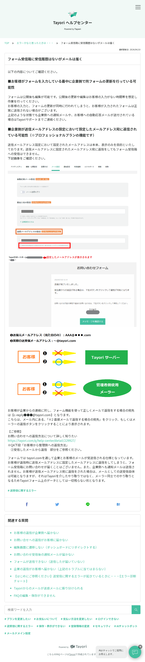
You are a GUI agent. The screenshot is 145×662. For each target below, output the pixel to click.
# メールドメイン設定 (18, 633)
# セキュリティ (102, 626)
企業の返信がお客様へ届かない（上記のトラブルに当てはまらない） (60, 569)
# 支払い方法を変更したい (76, 619)
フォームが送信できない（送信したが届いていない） (50, 561)
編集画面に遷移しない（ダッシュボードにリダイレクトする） (56, 547)
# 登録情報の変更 (79, 626)
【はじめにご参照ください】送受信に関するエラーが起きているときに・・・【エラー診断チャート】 (75, 578)
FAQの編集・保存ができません (35, 595)
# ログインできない (107, 619)
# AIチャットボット (125, 626)
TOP (7, 43)
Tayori (72, 654)
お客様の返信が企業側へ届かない (36, 532)
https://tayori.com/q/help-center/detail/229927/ (42, 440)
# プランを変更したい (18, 619)
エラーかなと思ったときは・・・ (35, 43)
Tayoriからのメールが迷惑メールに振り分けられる (48, 588)
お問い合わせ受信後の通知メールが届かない (44, 554)
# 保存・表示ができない (51, 626)
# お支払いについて (45, 619)
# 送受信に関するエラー (22, 490)
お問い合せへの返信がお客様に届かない (41, 540)
